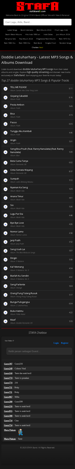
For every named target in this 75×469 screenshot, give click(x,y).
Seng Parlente (17, 284)
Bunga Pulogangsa (20, 302)
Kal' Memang (17, 266)
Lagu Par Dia (16, 213)
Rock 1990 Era (24, 43)
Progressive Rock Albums (45, 39)
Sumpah (14, 178)
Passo (13, 122)
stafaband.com (37, 11)
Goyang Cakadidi (19, 95)
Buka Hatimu (16, 310)
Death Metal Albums (13, 34)
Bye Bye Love (17, 222)
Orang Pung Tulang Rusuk (23, 293)
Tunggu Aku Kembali (21, 131)
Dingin (13, 258)
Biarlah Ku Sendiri (19, 275)
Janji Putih (15, 240)
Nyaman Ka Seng (19, 187)
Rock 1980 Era (9, 43)
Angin (13, 140)
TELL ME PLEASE (18, 87)
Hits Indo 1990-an (32, 34)
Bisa (12, 113)
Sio (12, 205)
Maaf (13, 319)
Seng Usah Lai (17, 249)
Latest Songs (12, 30)
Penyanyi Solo (10, 39)
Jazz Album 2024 (63, 34)
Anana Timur (16, 196)
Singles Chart (50, 43)
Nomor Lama (16, 231)
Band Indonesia (27, 30)
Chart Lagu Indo (61, 30)
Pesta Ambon (17, 104)
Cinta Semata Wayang (21, 169)
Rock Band (38, 43)
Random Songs (65, 43)
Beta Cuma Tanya (19, 160)
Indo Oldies (48, 34)
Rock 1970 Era (64, 39)
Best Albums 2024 (44, 30)
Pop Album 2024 (26, 39)
